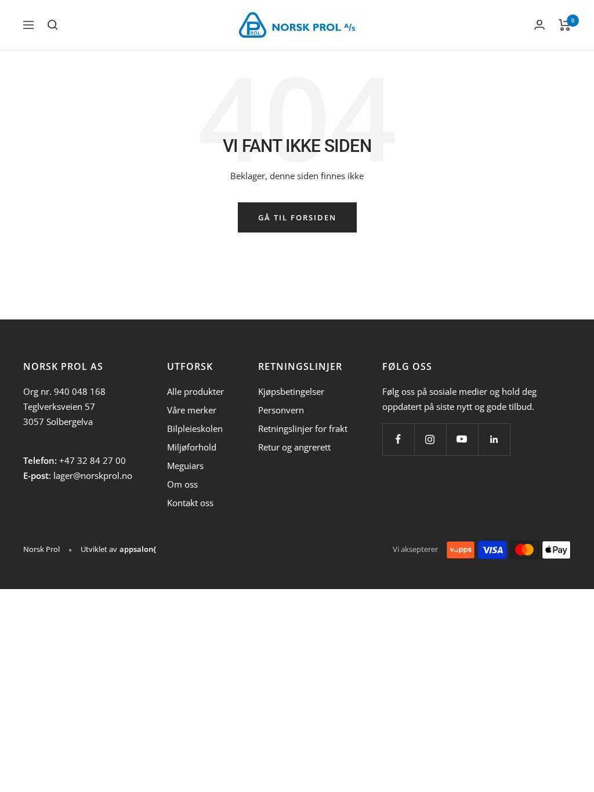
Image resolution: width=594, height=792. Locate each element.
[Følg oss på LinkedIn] (494, 439)
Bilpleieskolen (195, 428)
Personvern (281, 410)
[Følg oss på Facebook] (398, 439)
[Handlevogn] (565, 25)
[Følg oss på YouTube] (462, 439)
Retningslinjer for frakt (302, 428)
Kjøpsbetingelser (291, 391)
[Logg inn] (539, 25)
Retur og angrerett (294, 447)
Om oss (182, 484)
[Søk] (53, 25)
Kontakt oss (190, 502)
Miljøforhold (191, 447)
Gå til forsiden (297, 217)
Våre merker (191, 410)
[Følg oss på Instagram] (430, 439)
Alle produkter (195, 391)
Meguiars (185, 465)
